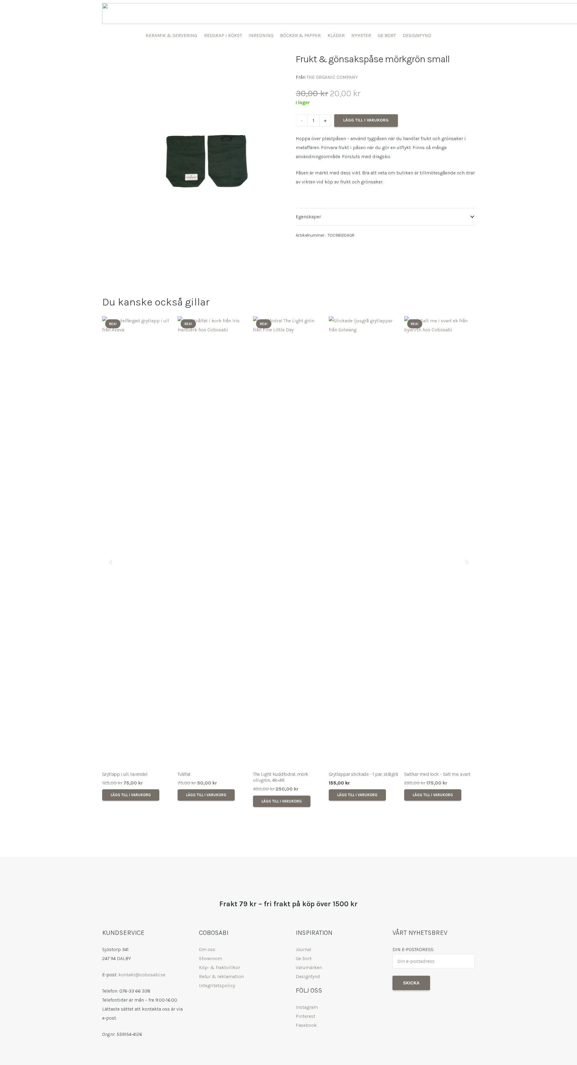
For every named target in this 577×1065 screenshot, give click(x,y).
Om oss (207, 949)
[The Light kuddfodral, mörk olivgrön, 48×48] (288, 541)
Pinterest (305, 1016)
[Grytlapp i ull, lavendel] (137, 541)
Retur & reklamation (221, 976)
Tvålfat (184, 774)
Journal (303, 949)
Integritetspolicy (217, 985)
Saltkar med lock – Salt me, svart (437, 774)
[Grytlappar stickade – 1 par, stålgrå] (364, 541)
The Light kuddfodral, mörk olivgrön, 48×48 (280, 777)
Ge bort (304, 958)
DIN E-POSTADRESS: (413, 949)
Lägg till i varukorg (366, 120)
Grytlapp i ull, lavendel (124, 774)
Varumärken (309, 967)
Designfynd (308, 976)
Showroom (210, 958)
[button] (271, 62)
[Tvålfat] (213, 541)
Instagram (307, 1007)
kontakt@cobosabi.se (141, 975)
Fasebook (306, 1025)
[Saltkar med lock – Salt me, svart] (439, 541)
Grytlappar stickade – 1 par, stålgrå (363, 774)
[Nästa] (466, 561)
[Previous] (110, 561)
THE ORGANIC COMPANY (332, 77)
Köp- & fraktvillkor (219, 967)
